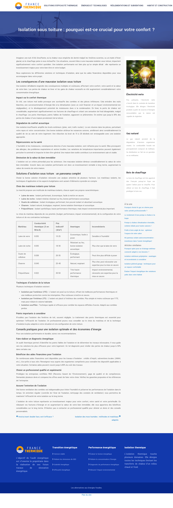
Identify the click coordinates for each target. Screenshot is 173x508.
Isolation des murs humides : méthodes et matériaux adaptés (96, 418)
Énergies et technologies (94, 5)
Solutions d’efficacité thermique (61, 5)
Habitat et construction (159, 5)
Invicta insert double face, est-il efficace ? (36, 416)
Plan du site (86, 495)
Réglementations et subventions (126, 5)
